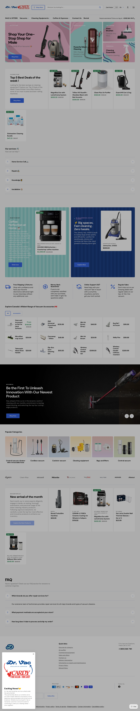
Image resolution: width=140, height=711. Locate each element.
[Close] (33, 654)
